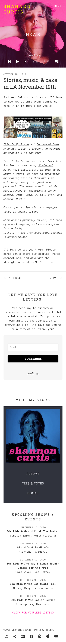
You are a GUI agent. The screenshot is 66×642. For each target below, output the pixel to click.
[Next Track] (25, 66)
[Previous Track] (8, 66)
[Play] (16, 66)
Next (56, 277)
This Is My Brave (16, 144)
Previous (21, 277)
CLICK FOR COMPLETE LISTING (33, 612)
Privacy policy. (45, 630)
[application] (33, 59)
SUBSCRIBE (33, 359)
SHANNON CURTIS (17, 9)
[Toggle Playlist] (55, 66)
